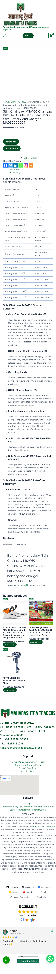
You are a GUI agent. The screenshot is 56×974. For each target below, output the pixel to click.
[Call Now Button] (6, 960)
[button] (5, 35)
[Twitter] (10, 165)
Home (6, 102)
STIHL (22, 102)
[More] (31, 165)
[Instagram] (26, 165)
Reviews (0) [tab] (14, 172)
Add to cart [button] (9, 644)
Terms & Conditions (28, 768)
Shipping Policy (28, 771)
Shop (28, 803)
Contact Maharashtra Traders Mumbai (28, 810)
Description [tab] (14, 169)
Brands (14, 102)
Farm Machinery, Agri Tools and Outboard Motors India (28, 806)
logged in (24, 585)
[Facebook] (5, 165)
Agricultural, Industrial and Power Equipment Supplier (26, 28)
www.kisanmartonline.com (42, 826)
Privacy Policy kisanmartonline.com (28, 762)
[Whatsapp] (20, 165)
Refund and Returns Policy (28, 765)
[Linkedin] (15, 165)
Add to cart (11, 141)
